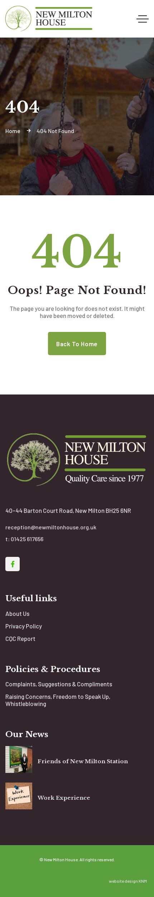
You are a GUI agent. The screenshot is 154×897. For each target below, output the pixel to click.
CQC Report (20, 638)
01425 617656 (27, 538)
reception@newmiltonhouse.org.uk (50, 527)
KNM (143, 880)
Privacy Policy (23, 625)
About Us (17, 613)
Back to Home (77, 343)
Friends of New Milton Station (83, 761)
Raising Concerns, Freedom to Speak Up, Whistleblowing (57, 700)
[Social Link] (12, 564)
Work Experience (64, 797)
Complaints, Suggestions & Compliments (58, 683)
